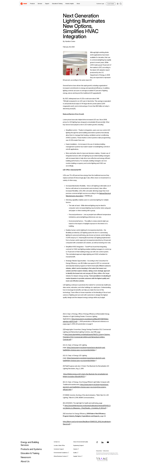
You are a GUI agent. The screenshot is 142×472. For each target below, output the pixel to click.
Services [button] (40, 3)
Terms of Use (106, 450)
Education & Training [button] (57, 3)
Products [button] (32, 3)
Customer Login (100, 3)
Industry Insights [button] (69, 3)
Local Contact (110, 3)
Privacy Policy (99, 450)
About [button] (78, 3)
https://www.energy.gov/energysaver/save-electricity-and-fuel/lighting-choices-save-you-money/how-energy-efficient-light (86, 387)
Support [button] (47, 3)
